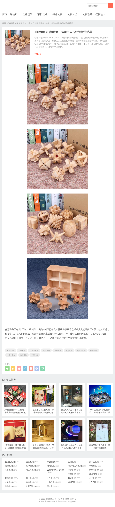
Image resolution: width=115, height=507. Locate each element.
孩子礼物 (93, 350)
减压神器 (57, 350)
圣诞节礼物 (75, 482)
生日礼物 (74, 462)
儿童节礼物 (34, 350)
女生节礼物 (96, 482)
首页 (4, 14)
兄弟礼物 (46, 350)
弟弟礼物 (23, 355)
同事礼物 (74, 474)
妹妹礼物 (32, 482)
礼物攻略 (87, 14)
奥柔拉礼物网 (50, 498)
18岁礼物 (11, 478)
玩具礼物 (11, 470)
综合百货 (53, 462)
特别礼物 (74, 478)
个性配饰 (95, 466)
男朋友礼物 (96, 470)
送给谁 (14, 14)
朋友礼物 (53, 486)
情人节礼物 (33, 470)
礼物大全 (72, 14)
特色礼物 (57, 14)
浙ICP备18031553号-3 (67, 498)
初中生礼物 (81, 350)
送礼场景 (27, 14)
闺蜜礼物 (11, 466)
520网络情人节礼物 (55, 471)
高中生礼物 (33, 466)
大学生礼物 (96, 462)
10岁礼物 (10, 350)
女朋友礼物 (12, 462)
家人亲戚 (20, 23)
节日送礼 (42, 14)
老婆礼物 (74, 470)
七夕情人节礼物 (77, 466)
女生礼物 (53, 478)
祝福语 (99, 14)
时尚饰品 (53, 466)
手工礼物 (34, 355)
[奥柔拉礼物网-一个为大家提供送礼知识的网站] (9, 5)
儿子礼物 (22, 350)
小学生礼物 (11, 355)
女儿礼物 (11, 482)
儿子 (28, 23)
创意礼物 (69, 350)
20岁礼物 (95, 474)
